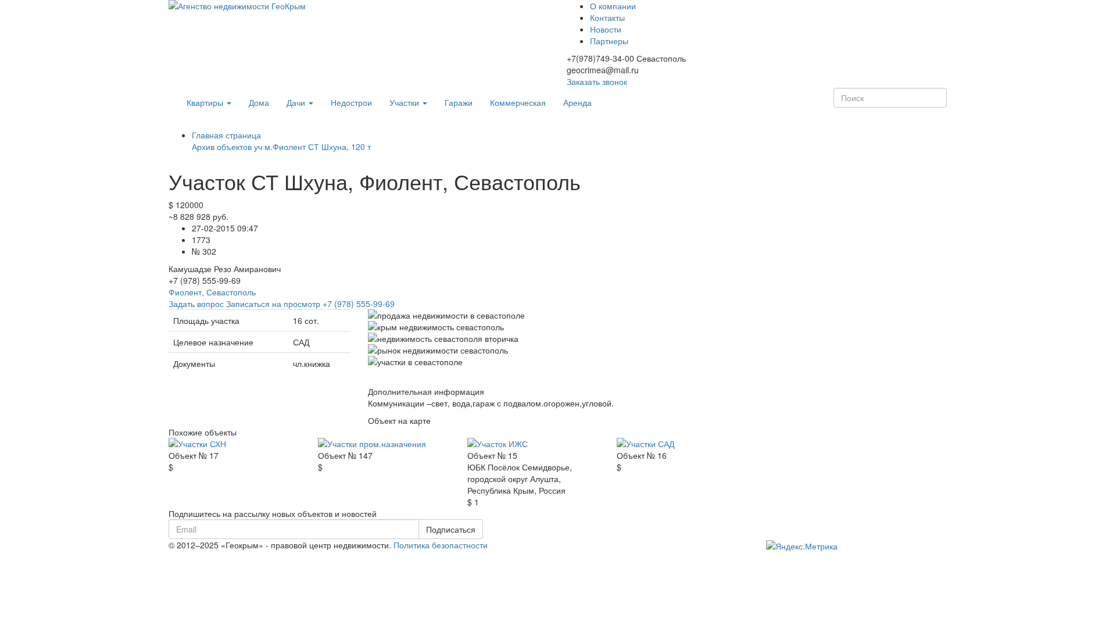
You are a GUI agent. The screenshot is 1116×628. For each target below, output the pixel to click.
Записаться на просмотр (310, 303)
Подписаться (450, 529)
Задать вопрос (196, 303)
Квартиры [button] (206, 102)
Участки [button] (405, 102)
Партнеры (609, 41)
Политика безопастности (441, 545)
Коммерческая (518, 102)
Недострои (351, 102)
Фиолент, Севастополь (212, 292)
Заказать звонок (597, 81)
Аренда (577, 102)
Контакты (607, 17)
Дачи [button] (297, 102)
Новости (605, 29)
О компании (613, 6)
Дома (259, 102)
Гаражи (459, 102)
